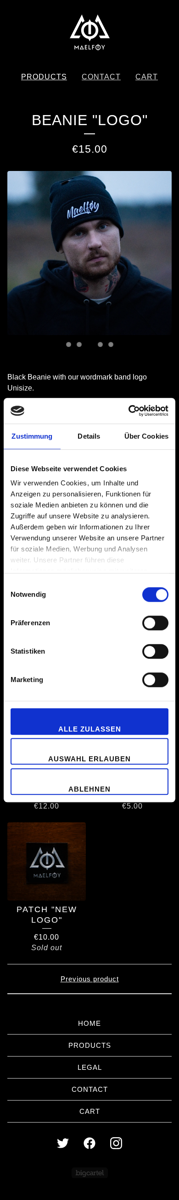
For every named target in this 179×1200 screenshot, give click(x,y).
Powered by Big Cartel (90, 1172)
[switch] (155, 623)
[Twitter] (63, 1143)
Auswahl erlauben (89, 759)
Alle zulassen (89, 729)
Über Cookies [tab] (146, 436)
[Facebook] (89, 1143)
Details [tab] (89, 436)
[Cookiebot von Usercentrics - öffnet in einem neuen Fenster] (128, 411)
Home (89, 1023)
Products (44, 77)
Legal (90, 1067)
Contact (101, 77)
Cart (146, 77)
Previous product (90, 979)
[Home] (89, 32)
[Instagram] (116, 1143)
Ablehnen (89, 789)
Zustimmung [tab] (31, 436)
